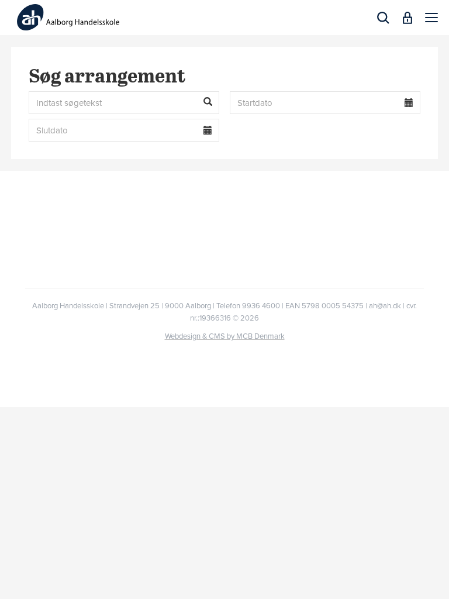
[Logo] (68, 17)
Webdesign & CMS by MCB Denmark (225, 336)
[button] (431, 17)
